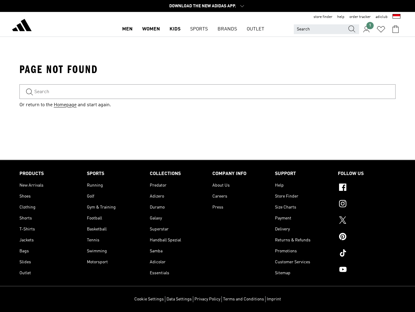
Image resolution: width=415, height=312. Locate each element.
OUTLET (255, 29)
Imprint (274, 299)
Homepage (65, 105)
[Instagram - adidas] (367, 204)
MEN (127, 29)
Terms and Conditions (243, 299)
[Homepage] (22, 26)
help (341, 17)
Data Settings (179, 299)
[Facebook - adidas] (367, 188)
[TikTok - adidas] (367, 254)
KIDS (175, 29)
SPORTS (199, 29)
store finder (323, 17)
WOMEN (151, 29)
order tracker (360, 17)
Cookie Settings (149, 299)
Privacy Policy (207, 299)
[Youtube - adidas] (367, 270)
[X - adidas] (367, 221)
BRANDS (227, 29)
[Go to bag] (395, 29)
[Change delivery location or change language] (396, 17)
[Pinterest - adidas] (367, 237)
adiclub (382, 17)
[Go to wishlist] (381, 29)
